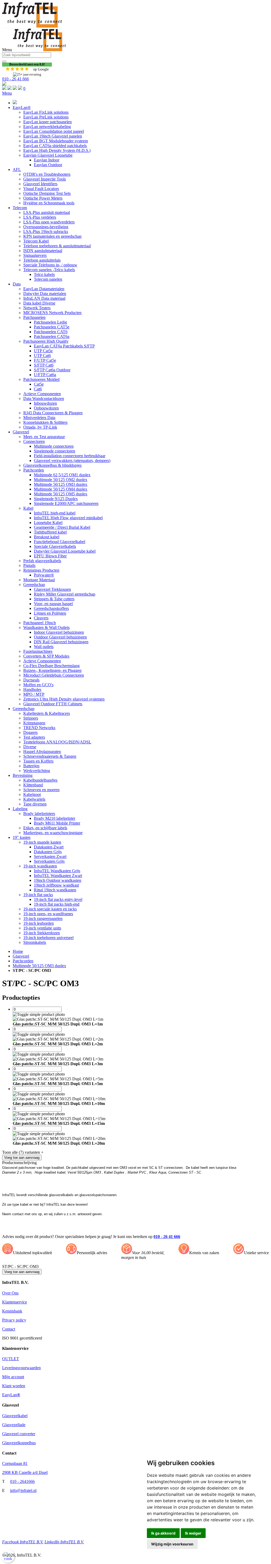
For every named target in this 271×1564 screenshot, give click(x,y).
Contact (8, 1329)
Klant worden (13, 1386)
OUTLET (10, 1358)
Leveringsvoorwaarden (21, 1367)
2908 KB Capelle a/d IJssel (25, 1472)
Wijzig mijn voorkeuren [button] (172, 1544)
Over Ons (10, 1293)
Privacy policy (14, 1320)
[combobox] (26, 55)
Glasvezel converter (18, 1433)
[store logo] (32, 26)
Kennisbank (12, 1311)
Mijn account (13, 1376)
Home (18, 951)
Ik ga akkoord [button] (163, 1533)
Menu (7, 93)
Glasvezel (21, 956)
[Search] (4, 61)
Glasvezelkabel (15, 1415)
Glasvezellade (13, 1424)
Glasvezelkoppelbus (19, 1442)
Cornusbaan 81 (15, 1463)
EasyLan (11, 1395)
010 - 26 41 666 (15, 79)
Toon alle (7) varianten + (22, 1152)
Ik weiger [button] (193, 1533)
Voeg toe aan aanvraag (21, 1272)
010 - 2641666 (22, 1481)
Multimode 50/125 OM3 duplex (39, 965)
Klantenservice (14, 1302)
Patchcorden (23, 961)
